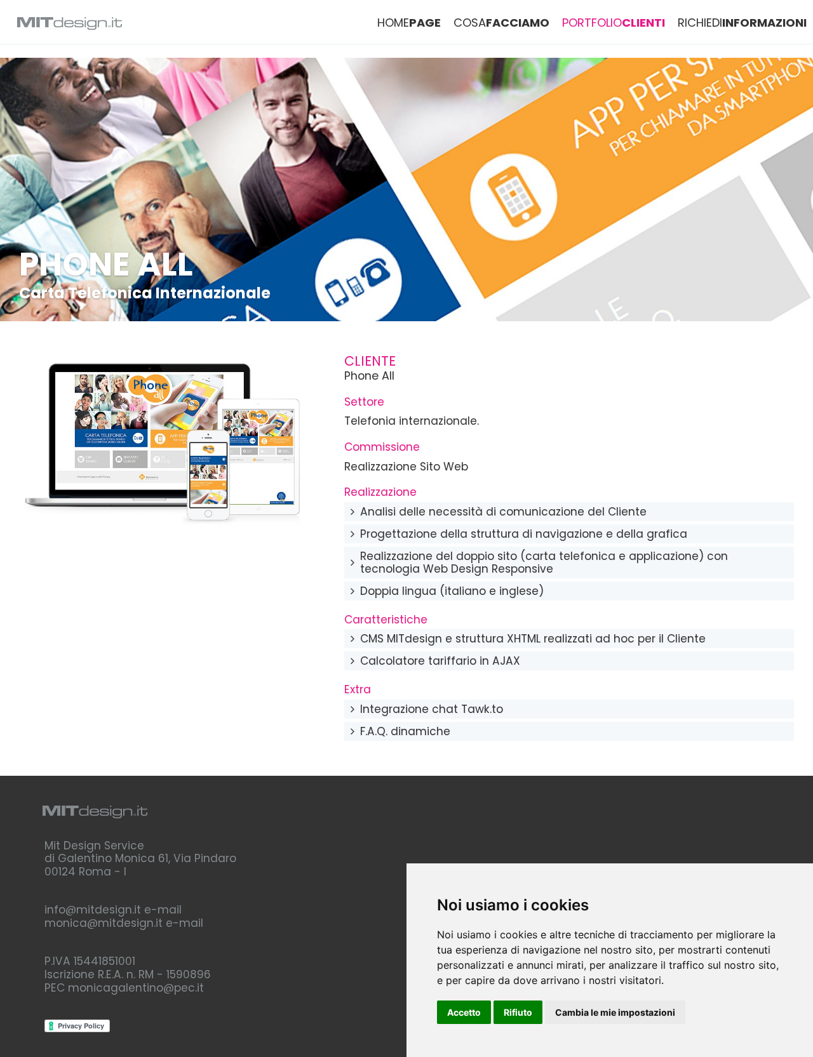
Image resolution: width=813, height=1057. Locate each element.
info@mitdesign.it (92, 909)
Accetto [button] (464, 1012)
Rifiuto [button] (518, 1012)
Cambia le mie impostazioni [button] (615, 1012)
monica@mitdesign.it (103, 923)
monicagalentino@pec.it (136, 987)
